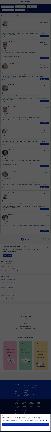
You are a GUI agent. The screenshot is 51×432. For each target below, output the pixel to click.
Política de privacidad (43, 420)
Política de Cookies (22, 420)
